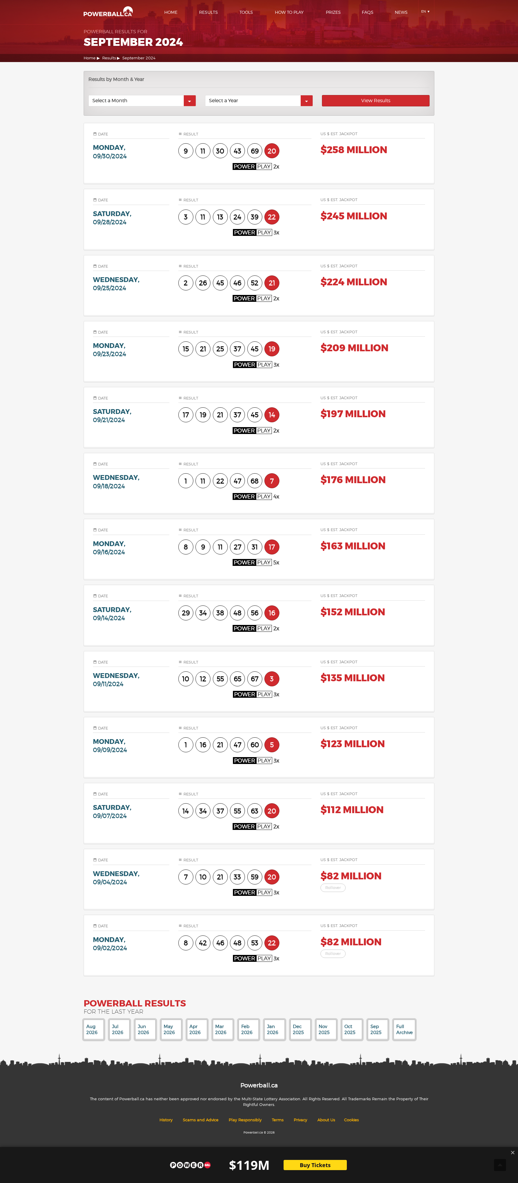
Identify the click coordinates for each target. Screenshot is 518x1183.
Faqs (368, 12)
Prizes (333, 12)
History (166, 1120)
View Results (375, 100)
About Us (326, 1120)
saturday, (112, 218)
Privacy (300, 1120)
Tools (246, 12)
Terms (278, 1120)
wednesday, (116, 283)
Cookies (351, 1120)
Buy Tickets (315, 1165)
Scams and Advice (201, 1120)
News (401, 12)
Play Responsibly (245, 1120)
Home (170, 12)
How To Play (289, 12)
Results (208, 12)
